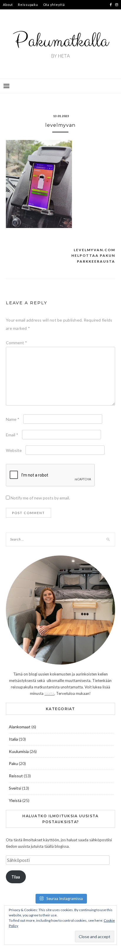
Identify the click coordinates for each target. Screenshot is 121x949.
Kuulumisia (19, 751)
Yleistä (15, 800)
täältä (49, 693)
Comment (16, 342)
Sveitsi (15, 788)
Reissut (16, 775)
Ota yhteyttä (54, 4)
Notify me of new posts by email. (40, 497)
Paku (13, 763)
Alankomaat (20, 726)
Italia (13, 739)
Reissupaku (28, 4)
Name (12, 419)
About (8, 4)
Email (12, 434)
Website (14, 450)
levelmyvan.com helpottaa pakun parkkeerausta (93, 256)
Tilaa (15, 876)
